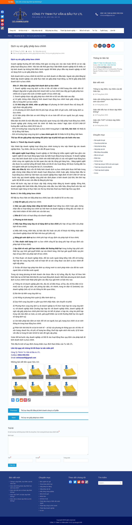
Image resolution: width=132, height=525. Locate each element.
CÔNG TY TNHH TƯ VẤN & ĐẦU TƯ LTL (57, 14)
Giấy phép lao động (51, 30)
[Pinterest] (2, 24)
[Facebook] (2, 12)
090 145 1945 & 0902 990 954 (111, 13)
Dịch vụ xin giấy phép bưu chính (22, 53)
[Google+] (2, 14)
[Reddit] (2, 20)
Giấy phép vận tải (37, 30)
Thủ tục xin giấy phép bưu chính (54, 53)
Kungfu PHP (78, 522)
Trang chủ (12, 30)
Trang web (66, 458)
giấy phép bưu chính (39, 53)
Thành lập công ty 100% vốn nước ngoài (106, 164)
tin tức (96, 173)
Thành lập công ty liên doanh (103, 167)
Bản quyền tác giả (99, 140)
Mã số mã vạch (84, 30)
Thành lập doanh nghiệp (67, 30)
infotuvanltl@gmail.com (107, 15)
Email (38, 458)
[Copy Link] (2, 28)
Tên (9, 458)
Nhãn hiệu (97, 158)
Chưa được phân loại (100, 143)
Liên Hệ (112, 30)
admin (30, 51)
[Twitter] (2, 16)
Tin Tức (94, 30)
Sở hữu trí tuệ (23, 30)
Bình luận (11, 435)
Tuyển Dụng (103, 30)
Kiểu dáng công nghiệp (101, 152)
